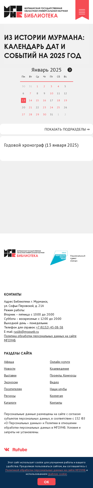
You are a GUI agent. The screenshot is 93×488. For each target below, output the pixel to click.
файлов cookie (57, 474)
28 (30, 114)
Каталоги (10, 403)
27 (23, 114)
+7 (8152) (49, 327)
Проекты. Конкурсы (63, 375)
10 (51, 93)
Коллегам (56, 396)
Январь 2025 (46, 69)
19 (65, 100)
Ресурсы (10, 396)
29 (37, 114)
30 (44, 114)
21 (30, 107)
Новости (9, 369)
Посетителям (13, 389)
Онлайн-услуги (60, 362)
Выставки (10, 375)
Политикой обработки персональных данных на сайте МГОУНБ (45, 470)
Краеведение (59, 369)
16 (44, 100)
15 (37, 100)
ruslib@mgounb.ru (26, 332)
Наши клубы (58, 389)
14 (30, 100)
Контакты (56, 403)
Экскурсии (11, 382)
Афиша (9, 362)
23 (44, 107)
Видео (54, 382)
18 (58, 100)
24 (51, 107)
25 (58, 107)
